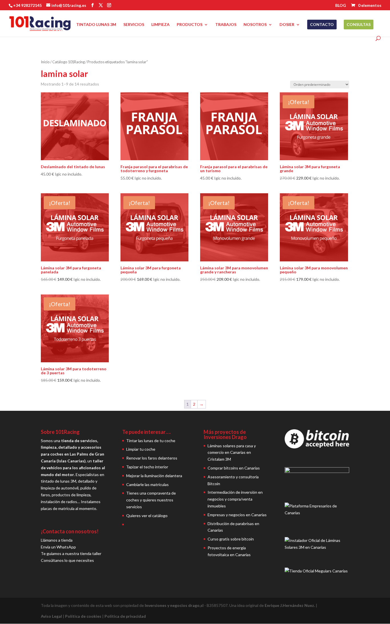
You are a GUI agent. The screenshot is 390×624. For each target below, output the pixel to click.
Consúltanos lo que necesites (67, 560)
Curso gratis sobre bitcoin (231, 538)
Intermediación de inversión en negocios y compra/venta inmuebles (235, 499)
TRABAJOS (225, 25)
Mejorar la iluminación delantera (154, 475)
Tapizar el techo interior (147, 466)
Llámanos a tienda (57, 540)
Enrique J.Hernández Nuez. (290, 605)
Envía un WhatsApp (58, 546)
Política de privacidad (125, 616)
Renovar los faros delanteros (151, 458)
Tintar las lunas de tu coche (150, 440)
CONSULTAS (359, 24)
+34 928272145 (27, 5)
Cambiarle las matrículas (147, 484)
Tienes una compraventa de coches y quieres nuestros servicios (151, 500)
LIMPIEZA (160, 25)
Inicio (45, 62)
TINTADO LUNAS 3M (96, 25)
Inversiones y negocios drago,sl (174, 605)
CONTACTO (322, 24)
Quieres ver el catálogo (147, 515)
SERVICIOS (133, 25)
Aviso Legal (51, 616)
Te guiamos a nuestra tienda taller (71, 553)
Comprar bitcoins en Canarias (234, 468)
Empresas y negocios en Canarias (237, 514)
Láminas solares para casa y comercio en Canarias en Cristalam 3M (232, 452)
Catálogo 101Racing (68, 62)
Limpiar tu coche (140, 449)
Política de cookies (83, 616)
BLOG (340, 5)
